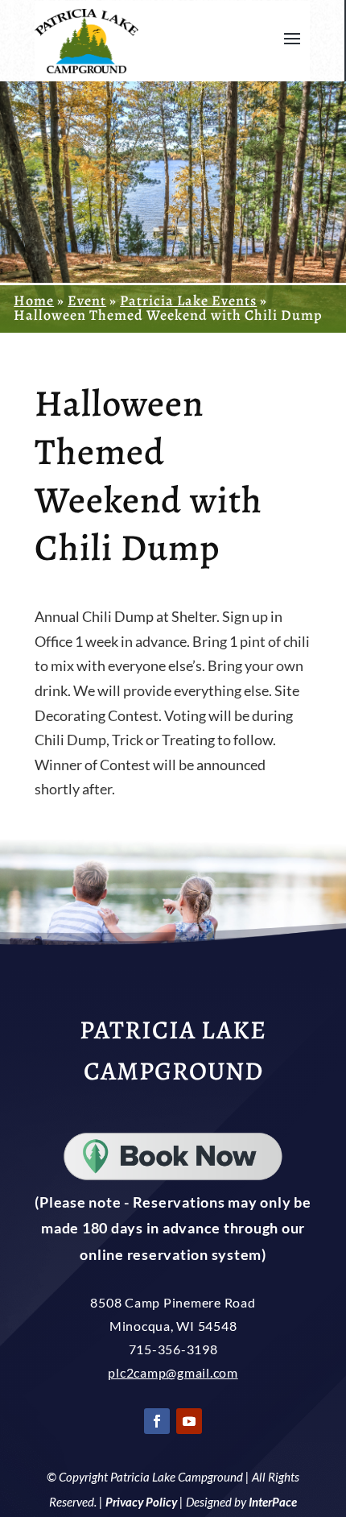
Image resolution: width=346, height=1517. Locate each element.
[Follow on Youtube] (189, 1421)
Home (34, 300)
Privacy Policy (141, 1501)
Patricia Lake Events (188, 300)
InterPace (273, 1501)
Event (87, 300)
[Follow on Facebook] (157, 1421)
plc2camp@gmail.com (173, 1372)
